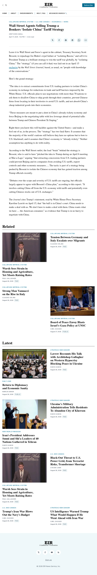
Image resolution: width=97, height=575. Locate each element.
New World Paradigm (11, 431)
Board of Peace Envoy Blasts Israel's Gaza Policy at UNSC (68, 323)
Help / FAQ (41, 13)
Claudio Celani (56, 244)
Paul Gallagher (9, 278)
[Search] (6, 5)
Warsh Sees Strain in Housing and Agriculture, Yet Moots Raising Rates (17, 271)
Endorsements (26, 13)
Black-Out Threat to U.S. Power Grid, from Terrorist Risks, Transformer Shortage (68, 460)
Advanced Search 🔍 (58, 13)
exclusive (13, 67)
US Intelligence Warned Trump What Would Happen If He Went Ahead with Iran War (69, 514)
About (13, 13)
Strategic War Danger (60, 350)
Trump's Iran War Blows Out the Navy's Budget (17, 513)
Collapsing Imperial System (21, 22)
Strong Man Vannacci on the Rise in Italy (15, 292)
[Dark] (3, 5)
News (66, 22)
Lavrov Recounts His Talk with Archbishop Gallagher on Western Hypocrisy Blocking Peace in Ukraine (67, 358)
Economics (56, 22)
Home (4, 13)
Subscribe (88, 5)
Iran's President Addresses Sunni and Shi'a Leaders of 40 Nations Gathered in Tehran (20, 438)
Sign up (48, 560)
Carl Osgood (56, 329)
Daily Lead (6, 381)
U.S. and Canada (43, 22)
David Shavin (55, 367)
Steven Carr (55, 468)
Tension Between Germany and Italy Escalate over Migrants (69, 238)
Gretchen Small (16, 34)
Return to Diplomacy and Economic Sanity (15, 386)
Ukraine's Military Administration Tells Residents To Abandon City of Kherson (69, 407)
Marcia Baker (8, 391)
